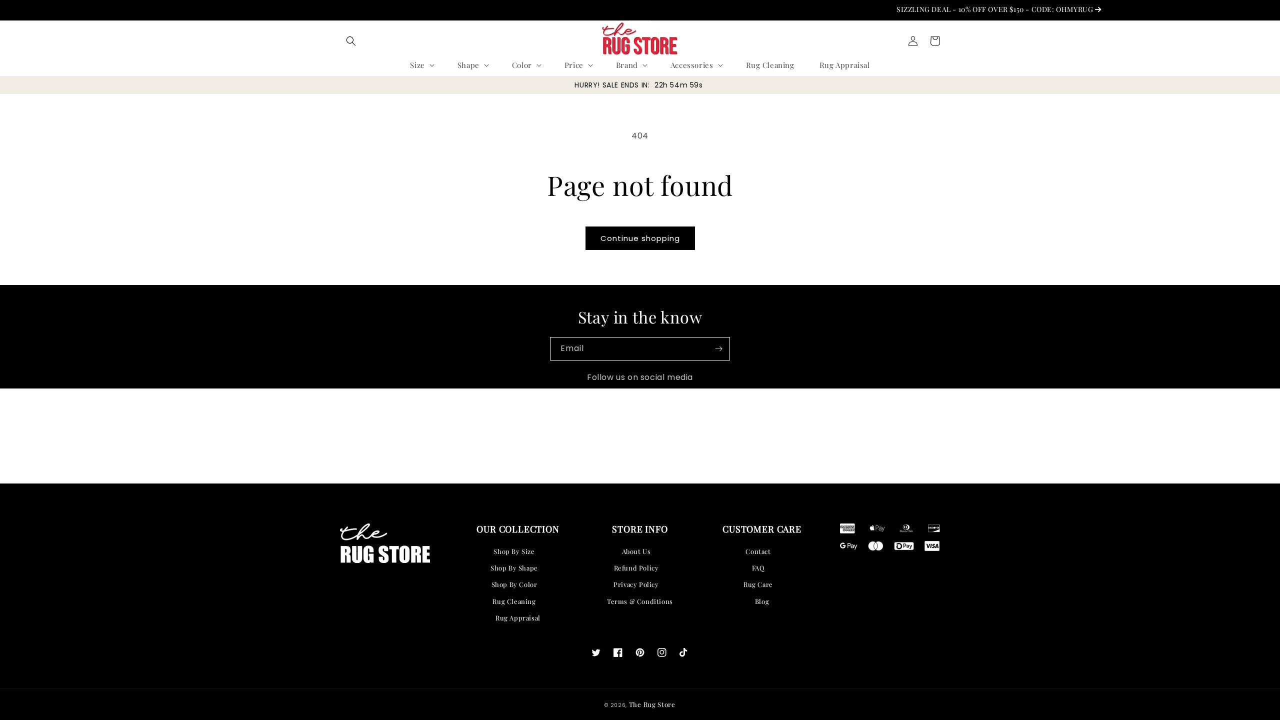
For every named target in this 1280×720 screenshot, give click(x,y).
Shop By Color (515, 584)
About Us (636, 551)
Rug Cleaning (514, 601)
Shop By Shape (514, 568)
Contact (758, 551)
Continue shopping (640, 238)
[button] (351, 41)
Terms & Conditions (640, 601)
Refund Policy (636, 568)
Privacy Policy (636, 584)
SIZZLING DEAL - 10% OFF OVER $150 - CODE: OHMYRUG (982, 9)
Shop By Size (514, 551)
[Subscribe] (719, 348)
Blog (762, 601)
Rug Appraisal (518, 618)
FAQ (758, 568)
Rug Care (758, 584)
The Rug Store (652, 704)
